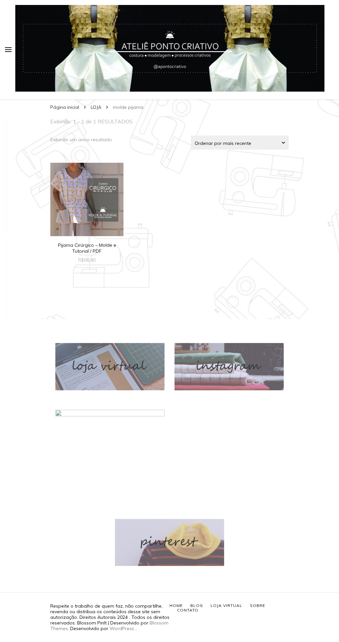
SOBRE (257, 605)
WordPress (122, 628)
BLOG (196, 605)
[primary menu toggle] (8, 49)
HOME (176, 605)
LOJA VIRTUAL (226, 605)
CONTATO (187, 610)
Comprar (87, 200)
